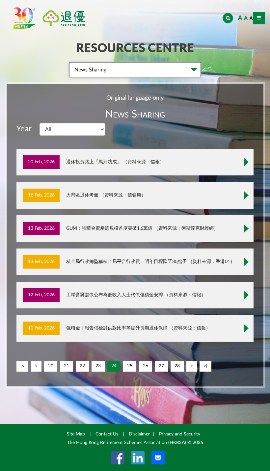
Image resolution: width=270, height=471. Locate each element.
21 (66, 366)
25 (129, 366)
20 (50, 366)
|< (22, 366)
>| (205, 366)
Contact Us (106, 434)
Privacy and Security (179, 434)
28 (177, 366)
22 (82, 366)
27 (161, 366)
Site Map (76, 434)
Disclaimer (139, 434)
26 (145, 366)
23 (98, 366)
